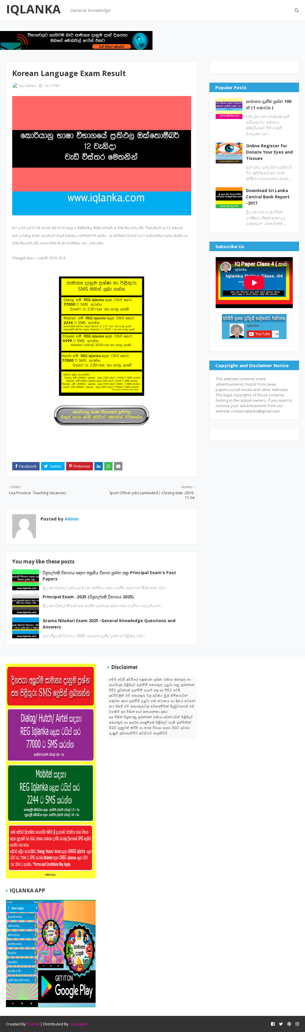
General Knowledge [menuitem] (90, 10)
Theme (33, 1024)
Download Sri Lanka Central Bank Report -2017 (268, 197)
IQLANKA (33, 9)
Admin (30, 85)
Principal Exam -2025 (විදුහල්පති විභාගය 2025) (88, 597)
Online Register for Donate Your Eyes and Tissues (269, 152)
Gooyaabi (78, 1024)
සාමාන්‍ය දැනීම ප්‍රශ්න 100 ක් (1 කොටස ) (268, 104)
